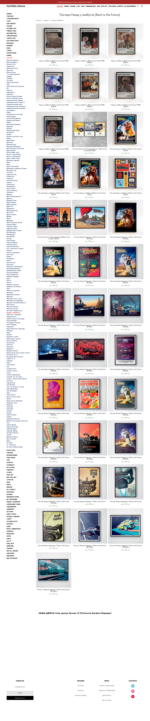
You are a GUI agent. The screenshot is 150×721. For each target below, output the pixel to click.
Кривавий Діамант (14, 269)
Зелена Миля (11, 224)
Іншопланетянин (13, 246)
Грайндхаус (11, 186)
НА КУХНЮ (11, 467)
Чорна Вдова (11, 425)
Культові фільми (13, 60)
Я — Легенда (11, 445)
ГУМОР (9, 50)
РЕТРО (9, 536)
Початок (10, 345)
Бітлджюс (10, 132)
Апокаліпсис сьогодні (15, 114)
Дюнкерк (10, 220)
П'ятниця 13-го (12, 355)
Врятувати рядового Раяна (17, 168)
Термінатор (11, 383)
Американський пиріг (15, 104)
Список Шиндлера (13, 375)
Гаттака (10, 172)
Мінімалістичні (12, 68)
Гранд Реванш (12, 190)
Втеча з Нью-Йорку (14, 154)
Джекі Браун (11, 202)
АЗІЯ (98, 6)
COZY (78, 6)
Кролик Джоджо (12, 272)
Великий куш (11, 144)
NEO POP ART (12, 477)
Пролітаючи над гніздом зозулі (18, 353)
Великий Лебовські (14, 146)
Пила (8, 333)
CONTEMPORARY (13, 18)
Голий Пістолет (12, 180)
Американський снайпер (16, 108)
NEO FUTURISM (12, 558)
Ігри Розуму (11, 240)
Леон (8, 279)
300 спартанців (13, 82)
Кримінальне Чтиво (14, 270)
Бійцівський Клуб (13, 130)
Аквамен (10, 94)
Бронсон (10, 142)
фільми (46, 20)
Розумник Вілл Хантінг (15, 357)
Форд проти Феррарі (15, 401)
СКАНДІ (72, 6)
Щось (9, 441)
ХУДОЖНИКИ (11, 506)
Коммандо (10, 258)
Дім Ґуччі (10, 212)
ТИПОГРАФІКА (12, 35)
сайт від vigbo (11, 716)
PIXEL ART (10, 543)
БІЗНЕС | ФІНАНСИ (13, 501)
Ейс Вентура (11, 232)
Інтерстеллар (12, 244)
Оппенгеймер (12, 321)
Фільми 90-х (11, 64)
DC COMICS (11, 489)
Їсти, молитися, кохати (15, 248)
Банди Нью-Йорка (13, 120)
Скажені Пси (11, 369)
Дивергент (10, 208)
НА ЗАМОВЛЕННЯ (130, 6)
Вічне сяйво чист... (13, 152)
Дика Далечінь (12, 210)
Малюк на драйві (13, 290)
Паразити (10, 327)
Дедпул (9, 194)
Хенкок (9, 411)
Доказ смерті (11, 214)
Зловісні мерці (12, 226)
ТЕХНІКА (10, 548)
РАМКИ (66, 6)
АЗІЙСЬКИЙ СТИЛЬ (13, 504)
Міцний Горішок (12, 307)
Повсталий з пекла (14, 339)
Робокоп (10, 361)
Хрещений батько (13, 419)
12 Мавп (9, 78)
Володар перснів (13, 160)
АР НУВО (10, 511)
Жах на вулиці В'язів (14, 222)
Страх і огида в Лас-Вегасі (17, 379)
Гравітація (11, 184)
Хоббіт (9, 417)
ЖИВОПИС (10, 509)
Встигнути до (11, 170)
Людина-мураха (13, 285)
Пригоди (10, 70)
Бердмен (10, 126)
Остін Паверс (12, 325)
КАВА (9, 526)
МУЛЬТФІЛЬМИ (12, 455)
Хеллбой (10, 407)
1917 (8, 84)
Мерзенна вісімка (13, 294)
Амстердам (11, 110)
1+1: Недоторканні (13, 74)
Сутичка (10, 381)
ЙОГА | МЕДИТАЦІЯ (14, 528)
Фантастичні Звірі (13, 397)
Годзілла (10, 178)
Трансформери (12, 389)
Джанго (9, 198)
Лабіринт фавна (13, 276)
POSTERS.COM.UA (16, 6)
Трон (8, 393)
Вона (8, 162)
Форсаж (10, 405)
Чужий (9, 435)
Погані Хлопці (12, 341)
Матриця (10, 293)
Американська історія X (16, 102)
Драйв (9, 216)
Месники (10, 297)
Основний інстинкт (14, 323)
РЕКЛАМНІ (10, 555)
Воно (8, 164)
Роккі (9, 363)
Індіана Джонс (12, 242)
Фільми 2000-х (12, 62)
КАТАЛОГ (60, 6)
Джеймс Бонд (11, 200)
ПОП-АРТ (104, 6)
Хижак (9, 413)
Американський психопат (16, 106)
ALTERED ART (11, 28)
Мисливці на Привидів (15, 301)
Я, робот (10, 443)
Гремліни (10, 192)
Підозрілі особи (12, 337)
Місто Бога (11, 304)
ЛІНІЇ (8, 482)
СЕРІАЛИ (10, 452)
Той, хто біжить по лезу (15, 387)
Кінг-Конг (10, 254)
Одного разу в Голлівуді (15, 319)
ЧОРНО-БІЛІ (11, 38)
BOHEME (9, 45)
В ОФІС (9, 472)
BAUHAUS (10, 43)
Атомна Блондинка (14, 118)
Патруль (10, 331)
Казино (9, 250)
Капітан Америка (13, 252)
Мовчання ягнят (12, 309)
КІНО (82, 6)
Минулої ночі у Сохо (14, 299)
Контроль (10, 265)
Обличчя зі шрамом (14, 315)
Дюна (9, 218)
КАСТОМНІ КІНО (13, 40)
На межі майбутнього (15, 311)
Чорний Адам (12, 429)
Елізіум (9, 238)
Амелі (9, 112)
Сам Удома (11, 365)
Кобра (9, 256)
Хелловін (10, 409)
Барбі (9, 122)
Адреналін (11, 92)
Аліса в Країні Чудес (14, 96)
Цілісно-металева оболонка (17, 421)
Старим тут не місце (14, 377)
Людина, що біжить (14, 287)
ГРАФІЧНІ (10, 16)
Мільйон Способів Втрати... (17, 303)
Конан (9, 260)
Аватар (9, 90)
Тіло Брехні (11, 385)
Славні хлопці (12, 371)
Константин (11, 262)
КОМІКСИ (10, 531)
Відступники (11, 150)
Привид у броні (12, 351)
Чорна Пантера (12, 427)
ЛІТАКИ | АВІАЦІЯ (13, 516)
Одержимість (11, 317)
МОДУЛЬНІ (10, 533)
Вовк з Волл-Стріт (13, 158)
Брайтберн (11, 140)
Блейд (9, 134)
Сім (8, 367)
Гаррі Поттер (12, 174)
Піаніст (9, 335)
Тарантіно (10, 66)
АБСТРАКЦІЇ (11, 23)
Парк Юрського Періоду (16, 329)
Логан (9, 280)
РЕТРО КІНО (11, 450)
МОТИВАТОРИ (12, 33)
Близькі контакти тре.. (15, 136)
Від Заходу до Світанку (15, 148)
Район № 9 (11, 359)
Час (8, 423)
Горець (9, 182)
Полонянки (10, 343)
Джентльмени (12, 204)
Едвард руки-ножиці (14, 230)
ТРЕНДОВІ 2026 (91, 6)
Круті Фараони (12, 275)
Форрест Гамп (12, 403)
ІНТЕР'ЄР (120, 6)
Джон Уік (10, 206)
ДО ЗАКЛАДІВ (12, 499)
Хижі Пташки (11, 415)
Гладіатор (10, 176)
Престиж (10, 347)
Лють (8, 289)
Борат (9, 138)
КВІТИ (9, 484)
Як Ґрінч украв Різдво (15, 447)
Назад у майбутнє (13, 313)
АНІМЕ (9, 55)
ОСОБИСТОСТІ (12, 521)
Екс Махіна (11, 236)
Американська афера (15, 100)
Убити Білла (11, 395)
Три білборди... (12, 391)
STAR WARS (112, 6)
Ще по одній (11, 439)
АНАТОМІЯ (10, 553)
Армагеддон (11, 116)
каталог (39, 20)
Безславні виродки (14, 124)
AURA (9, 538)
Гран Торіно (11, 188)
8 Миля (9, 76)
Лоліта (9, 283)
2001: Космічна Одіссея (15, 86)
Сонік (9, 373)
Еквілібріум (11, 234)
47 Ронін (10, 80)
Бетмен (9, 128)
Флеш (9, 399)
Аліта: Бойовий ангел (15, 98)
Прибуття (10, 349)
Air (8, 88)
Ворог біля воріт (13, 166)
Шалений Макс (12, 437)
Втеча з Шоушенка (14, 156)
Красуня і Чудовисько (15, 266)
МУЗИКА (10, 494)
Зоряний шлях (12, 228)
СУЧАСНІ (10, 479)
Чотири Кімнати (13, 433)
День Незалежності (14, 196)
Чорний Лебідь (12, 431)
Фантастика (11, 72)
